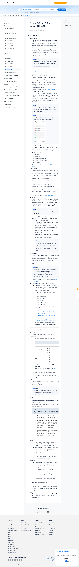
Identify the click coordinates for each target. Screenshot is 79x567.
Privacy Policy (22, 564)
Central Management (26, 530)
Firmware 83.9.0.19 (9, 43)
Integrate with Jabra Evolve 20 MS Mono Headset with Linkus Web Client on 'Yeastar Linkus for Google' (47, 311)
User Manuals (52, 528)
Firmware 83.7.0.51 (9, 53)
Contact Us (10, 540)
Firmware (51, 530)
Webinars (51, 532)
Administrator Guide (9, 78)
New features (68, 25)
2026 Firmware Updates (10, 28)
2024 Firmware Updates (10, 33)
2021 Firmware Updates (10, 72)
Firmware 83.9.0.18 (9, 46)
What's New (8, 15)
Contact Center (38, 524)
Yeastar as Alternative (13, 548)
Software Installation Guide (11, 75)
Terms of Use (15, 564)
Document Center (18, 3)
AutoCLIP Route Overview (50, 181)
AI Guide (6, 84)
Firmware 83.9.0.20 (9, 40)
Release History (8, 25)
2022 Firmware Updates (17, 15)
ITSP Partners (11, 528)
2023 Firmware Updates (10, 36)
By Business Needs (39, 534)
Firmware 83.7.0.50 (9, 56)
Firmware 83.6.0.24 (26, 15)
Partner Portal (11, 544)
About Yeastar (11, 522)
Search (63, 9)
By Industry (37, 530)
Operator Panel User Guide (11, 90)
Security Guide (7, 104)
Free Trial (60, 3)
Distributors (10, 526)
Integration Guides (9, 98)
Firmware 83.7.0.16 (9, 61)
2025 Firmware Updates (10, 31)
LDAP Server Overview (50, 195)
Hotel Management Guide (10, 87)
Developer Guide (8, 101)
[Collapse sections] (76, 15)
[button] (3, 23)
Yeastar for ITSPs (11, 550)
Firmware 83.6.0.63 (9, 63)
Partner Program (11, 524)
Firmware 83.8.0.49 (9, 48)
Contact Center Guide (9, 92)
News (9, 532)
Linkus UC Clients (25, 524)
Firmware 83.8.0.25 (9, 51)
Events (9, 536)
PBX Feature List (11, 546)
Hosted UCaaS (38, 522)
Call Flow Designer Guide (10, 81)
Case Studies (52, 526)
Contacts (9, 564)
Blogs (50, 524)
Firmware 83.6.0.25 (9, 66)
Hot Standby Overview (50, 89)
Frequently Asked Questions (11, 110)
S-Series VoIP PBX (25, 526)
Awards (9, 534)
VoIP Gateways (24, 528)
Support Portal (75, 294)
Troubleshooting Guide (10, 107)
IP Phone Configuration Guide (11, 95)
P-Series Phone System (26, 522)
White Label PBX (38, 526)
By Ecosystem (38, 532)
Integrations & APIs (39, 528)
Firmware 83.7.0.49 (9, 58)
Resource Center (53, 522)
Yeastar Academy (12, 552)
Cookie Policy (28, 564)
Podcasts (51, 534)
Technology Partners (12, 530)
